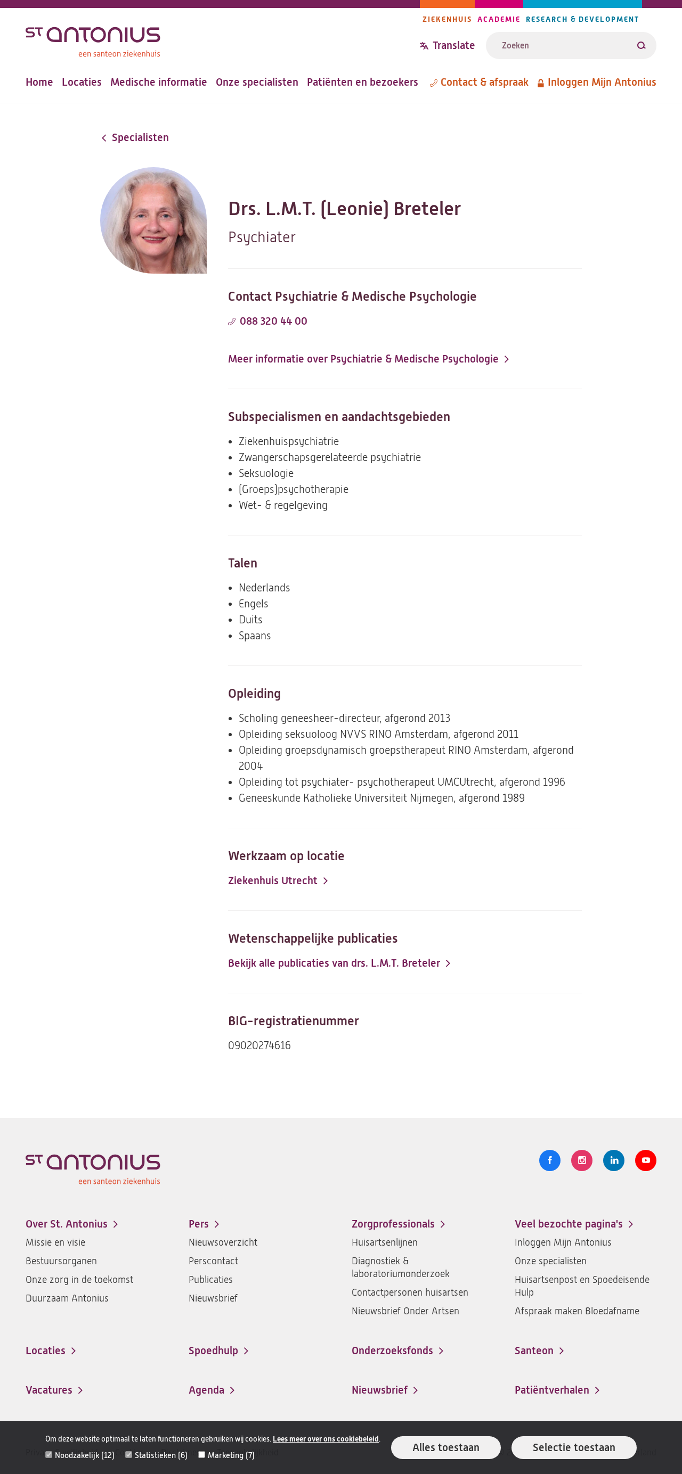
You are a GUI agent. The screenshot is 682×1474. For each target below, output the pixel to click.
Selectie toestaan (574, 1448)
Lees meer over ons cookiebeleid (326, 1439)
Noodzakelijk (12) (85, 1455)
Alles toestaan (446, 1448)
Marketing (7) (231, 1455)
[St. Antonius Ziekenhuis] (223, 39)
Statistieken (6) (161, 1455)
